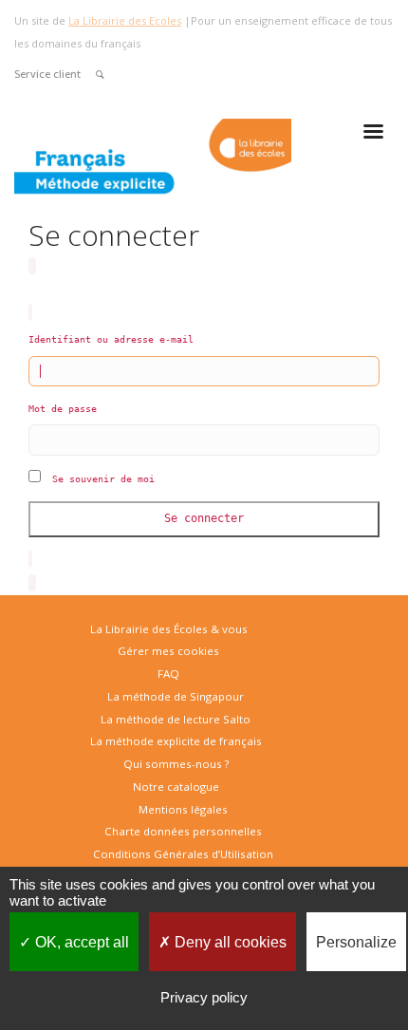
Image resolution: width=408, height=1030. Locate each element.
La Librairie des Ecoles (124, 20)
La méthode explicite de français (176, 741)
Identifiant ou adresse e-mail (111, 339)
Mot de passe (62, 408)
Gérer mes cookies (168, 651)
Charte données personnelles (183, 831)
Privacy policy (204, 997)
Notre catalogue (176, 786)
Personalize (356, 942)
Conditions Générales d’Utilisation (183, 854)
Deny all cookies (229, 942)
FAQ (168, 673)
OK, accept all (80, 942)
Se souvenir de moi (103, 479)
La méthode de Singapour (175, 696)
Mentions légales (183, 809)
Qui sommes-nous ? (176, 764)
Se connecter (204, 518)
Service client (47, 73)
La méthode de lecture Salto (175, 719)
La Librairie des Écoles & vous (169, 629)
